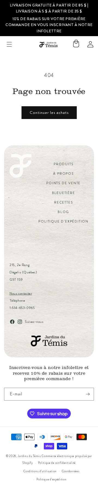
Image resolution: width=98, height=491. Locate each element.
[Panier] (76, 44)
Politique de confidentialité (57, 463)
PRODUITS (63, 164)
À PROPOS (63, 173)
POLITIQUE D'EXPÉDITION (63, 221)
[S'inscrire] (88, 394)
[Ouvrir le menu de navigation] (9, 44)
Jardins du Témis (29, 456)
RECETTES (63, 202)
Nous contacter (21, 293)
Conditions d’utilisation (40, 471)
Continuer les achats (49, 112)
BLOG (63, 211)
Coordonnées (71, 471)
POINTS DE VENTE (63, 183)
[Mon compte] (90, 44)
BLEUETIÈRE (63, 192)
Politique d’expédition (51, 479)
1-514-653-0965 (22, 307)
